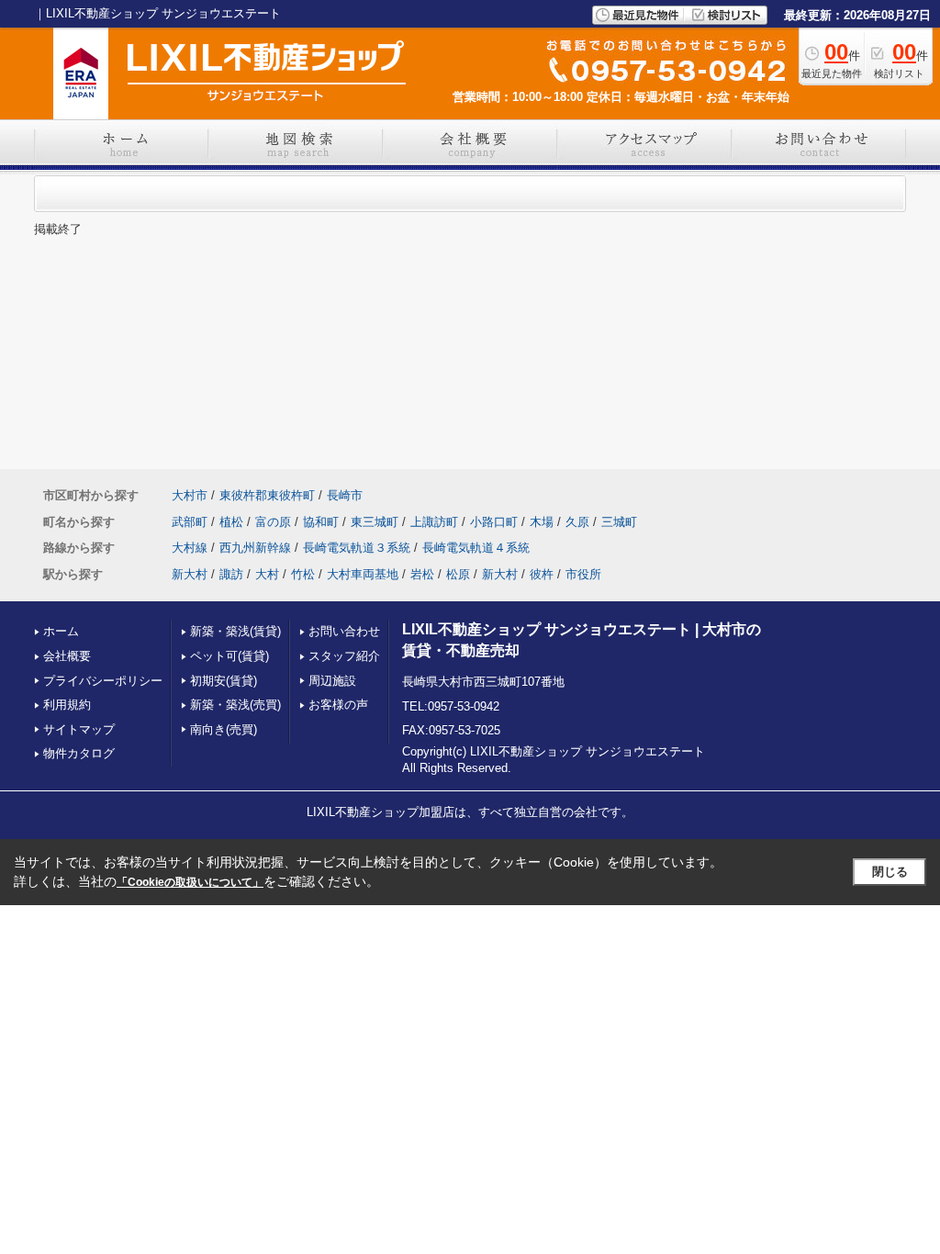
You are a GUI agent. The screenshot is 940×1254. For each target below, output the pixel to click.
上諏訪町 (434, 522)
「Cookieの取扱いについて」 (190, 882)
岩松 (422, 574)
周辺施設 (332, 681)
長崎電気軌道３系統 (356, 547)
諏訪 (231, 574)
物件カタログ (79, 753)
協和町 (321, 522)
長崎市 (345, 495)
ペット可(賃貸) (229, 656)
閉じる (890, 872)
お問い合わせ (344, 631)
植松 (231, 522)
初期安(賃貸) (223, 681)
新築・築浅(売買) (235, 704)
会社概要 (67, 656)
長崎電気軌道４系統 (476, 547)
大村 (267, 574)
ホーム (61, 631)
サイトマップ (79, 729)
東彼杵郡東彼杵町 (267, 495)
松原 (458, 574)
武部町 (189, 522)
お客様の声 (338, 704)
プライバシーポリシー (102, 681)
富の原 (273, 522)
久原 (577, 522)
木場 (542, 522)
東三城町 (374, 522)
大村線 (189, 547)
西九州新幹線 (255, 547)
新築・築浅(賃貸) (235, 631)
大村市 (189, 495)
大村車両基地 (362, 574)
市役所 (583, 574)
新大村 (189, 574)
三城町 (619, 522)
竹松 (303, 574)
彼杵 (542, 574)
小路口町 (494, 522)
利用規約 (67, 704)
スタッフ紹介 (344, 656)
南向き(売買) (223, 729)
